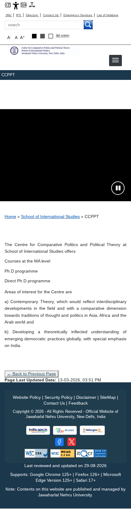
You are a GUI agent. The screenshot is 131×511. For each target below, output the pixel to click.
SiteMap (108, 397)
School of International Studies (50, 216)
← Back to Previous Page (31, 373)
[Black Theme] (34, 36)
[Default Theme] (50, 36)
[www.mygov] (65, 430)
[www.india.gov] (38, 430)
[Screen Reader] (24, 4)
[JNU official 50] (71, 442)
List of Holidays (107, 15)
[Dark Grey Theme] (42, 36)
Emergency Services (78, 15)
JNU (8, 15)
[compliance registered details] (91, 453)
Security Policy (58, 397)
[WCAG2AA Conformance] (62, 453)
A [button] (22, 37)
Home (10, 216)
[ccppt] (44, 50)
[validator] (37, 453)
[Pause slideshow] (118, 188)
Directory (32, 15)
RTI (19, 15)
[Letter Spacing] (32, 4)
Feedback (78, 403)
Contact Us (51, 15)
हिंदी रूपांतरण (62, 35)
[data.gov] (92, 430)
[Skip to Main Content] (8, 4)
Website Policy (27, 397)
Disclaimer (86, 397)
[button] (115, 60)
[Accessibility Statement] (16, 5)
